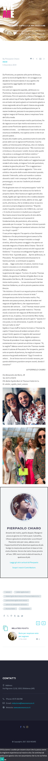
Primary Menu (43, 10)
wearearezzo (25, 609)
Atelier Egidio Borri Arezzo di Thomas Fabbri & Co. (22, 596)
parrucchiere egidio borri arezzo (16, 600)
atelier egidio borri (22, 592)
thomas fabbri (10, 609)
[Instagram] (27, 727)
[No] (5, 759)
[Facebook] (4, 616)
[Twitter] (8, 616)
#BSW (5, 62)
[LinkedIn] (18, 616)
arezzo (8, 592)
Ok (2, 759)
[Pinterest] (11, 616)
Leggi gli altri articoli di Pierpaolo (24, 562)
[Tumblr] (15, 616)
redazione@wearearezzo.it (23, 703)
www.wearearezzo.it (22, 707)
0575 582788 (17, 699)
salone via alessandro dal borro (16, 605)
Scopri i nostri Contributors (24, 567)
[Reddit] (22, 616)
